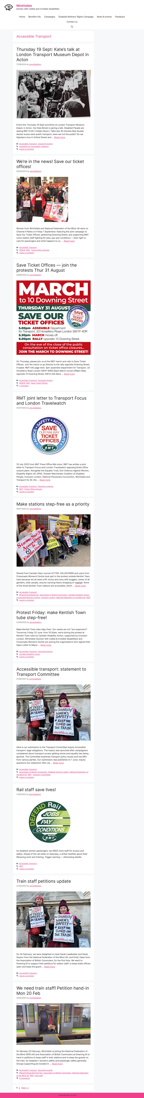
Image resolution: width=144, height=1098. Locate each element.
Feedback (120, 16)
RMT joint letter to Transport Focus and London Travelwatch (51, 400)
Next (25, 1088)
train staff (39, 1075)
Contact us (72, 21)
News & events (104, 16)
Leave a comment (26, 149)
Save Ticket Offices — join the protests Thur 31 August (46, 268)
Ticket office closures (40, 250)
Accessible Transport (28, 144)
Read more (59, 137)
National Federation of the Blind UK (71, 597)
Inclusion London (48, 597)
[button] (72, 26)
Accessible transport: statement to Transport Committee (51, 672)
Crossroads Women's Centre (28, 597)
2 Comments (24, 1078)
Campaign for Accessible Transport (34, 146)
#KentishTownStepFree (28, 595)
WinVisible (24, 6)
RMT (28, 250)
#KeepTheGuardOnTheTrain (30, 1073)
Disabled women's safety (58, 772)
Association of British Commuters (53, 595)
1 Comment (24, 386)
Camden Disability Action (78, 595)
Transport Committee (41, 775)
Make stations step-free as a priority (52, 504)
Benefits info (34, 16)
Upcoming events (45, 144)
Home (22, 16)
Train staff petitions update (43, 881)
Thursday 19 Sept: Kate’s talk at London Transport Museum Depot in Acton (52, 54)
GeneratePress (81, 1095)
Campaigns (49, 16)
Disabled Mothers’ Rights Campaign (76, 16)
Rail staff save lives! (36, 789)
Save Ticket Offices (39, 383)
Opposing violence (45, 486)
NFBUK (22, 250)
